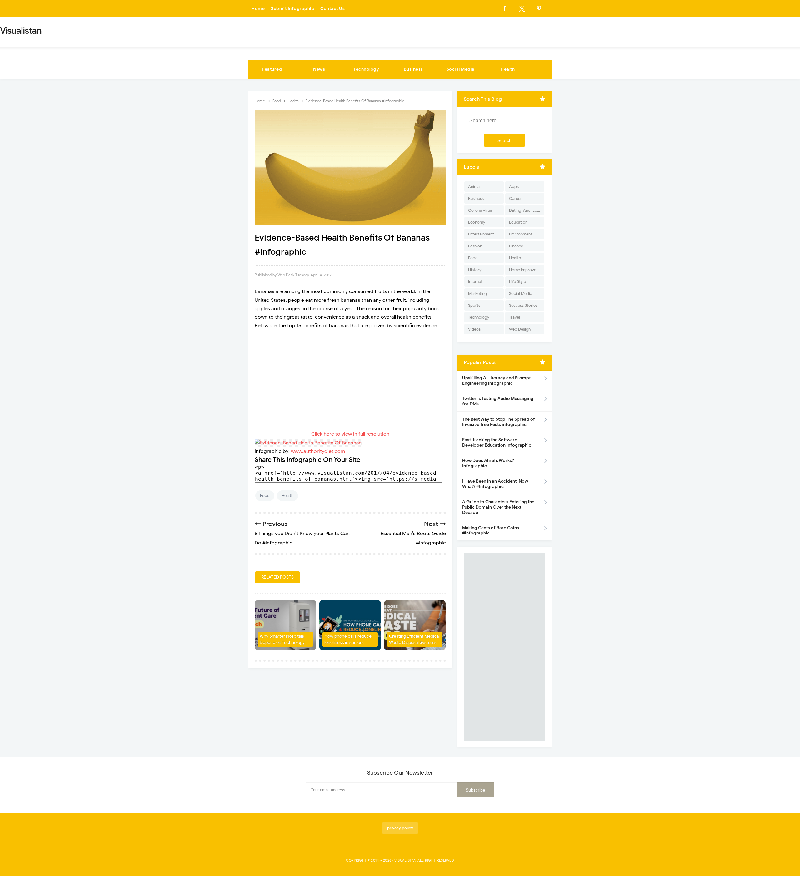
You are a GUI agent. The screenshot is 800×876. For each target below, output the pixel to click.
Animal (474, 186)
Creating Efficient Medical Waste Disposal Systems (414, 639)
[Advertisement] (350, 380)
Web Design (520, 329)
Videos (474, 329)
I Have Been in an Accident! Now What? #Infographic (495, 484)
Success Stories (523, 305)
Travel (514, 317)
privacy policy (400, 828)
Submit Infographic (292, 8)
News (319, 69)
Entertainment (481, 234)
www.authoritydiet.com (318, 451)
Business (413, 69)
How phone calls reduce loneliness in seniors (348, 639)
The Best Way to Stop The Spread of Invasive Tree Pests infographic (498, 422)
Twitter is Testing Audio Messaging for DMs (497, 401)
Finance (516, 246)
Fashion (475, 246)
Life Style (517, 281)
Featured (272, 69)
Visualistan (405, 860)
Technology (366, 69)
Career (515, 198)
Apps (514, 186)
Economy (476, 222)
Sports (474, 305)
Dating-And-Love (525, 210)
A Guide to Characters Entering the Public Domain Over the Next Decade (498, 507)
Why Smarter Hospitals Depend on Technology (282, 639)
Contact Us (332, 8)
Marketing (477, 293)
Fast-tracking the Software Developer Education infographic (496, 442)
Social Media (461, 69)
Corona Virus (480, 210)
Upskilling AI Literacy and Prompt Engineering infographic (496, 380)
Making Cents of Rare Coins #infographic (490, 530)
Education (518, 222)
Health (508, 69)
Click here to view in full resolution (350, 434)
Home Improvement (526, 269)
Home (258, 8)
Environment (520, 234)
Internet (475, 281)
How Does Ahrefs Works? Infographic (488, 463)
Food (265, 495)
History (475, 269)
